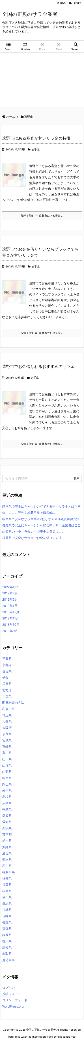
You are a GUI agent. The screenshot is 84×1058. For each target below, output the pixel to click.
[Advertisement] (42, 81)
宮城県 (7, 740)
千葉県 (7, 696)
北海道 (7, 690)
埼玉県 (7, 715)
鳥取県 (7, 954)
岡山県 (7, 784)
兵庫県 (7, 684)
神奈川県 (8, 872)
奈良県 (7, 734)
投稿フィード (11, 994)
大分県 (7, 721)
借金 (5, 677)
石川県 (7, 866)
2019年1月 (9, 606)
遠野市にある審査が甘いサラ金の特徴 (36, 138)
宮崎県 (7, 746)
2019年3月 (10, 599)
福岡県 (7, 884)
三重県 (7, 658)
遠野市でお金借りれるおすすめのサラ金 (38, 366)
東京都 (7, 834)
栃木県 (7, 841)
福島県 (7, 891)
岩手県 (36, 149)
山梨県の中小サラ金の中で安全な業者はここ (33, 531)
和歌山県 (8, 709)
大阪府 (7, 728)
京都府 (7, 665)
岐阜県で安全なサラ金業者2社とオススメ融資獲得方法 (40, 519)
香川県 (7, 941)
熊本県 (7, 859)
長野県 (7, 922)
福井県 (7, 878)
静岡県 (7, 935)
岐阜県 (7, 778)
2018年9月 (10, 631)
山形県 (7, 765)
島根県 (7, 797)
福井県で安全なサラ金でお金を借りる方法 (32, 538)
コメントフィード (14, 1000)
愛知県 (7, 822)
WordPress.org (13, 1006)
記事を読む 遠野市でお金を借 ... (42, 333)
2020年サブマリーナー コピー (42, 1045)
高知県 (7, 947)
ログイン (8, 987)
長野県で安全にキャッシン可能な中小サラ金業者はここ (41, 525)
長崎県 (7, 916)
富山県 (7, 753)
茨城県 (7, 910)
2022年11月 (10, 587)
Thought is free (66, 1036)
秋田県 (7, 897)
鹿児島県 (8, 960)
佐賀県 (7, 671)
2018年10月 (10, 624)
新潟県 (7, 828)
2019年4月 (10, 593)
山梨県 (7, 771)
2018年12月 (10, 612)
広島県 (7, 803)
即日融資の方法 (13, 702)
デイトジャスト (49, 1049)
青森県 (7, 928)
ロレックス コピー (12, 1045)
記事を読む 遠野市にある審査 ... (42, 215)
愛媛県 (7, 815)
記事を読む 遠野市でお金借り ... (42, 443)
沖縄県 (7, 847)
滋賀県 (7, 853)
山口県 (7, 759)
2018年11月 (10, 618)
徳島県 (7, 809)
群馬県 (7, 903)
